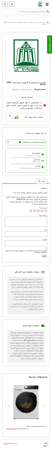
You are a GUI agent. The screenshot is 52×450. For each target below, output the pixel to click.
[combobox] (26, 11)
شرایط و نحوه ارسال (36, 117)
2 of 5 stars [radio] (42, 210)
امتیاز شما (43, 208)
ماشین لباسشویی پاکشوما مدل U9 (36, 426)
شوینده (40, 22)
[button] (47, 4)
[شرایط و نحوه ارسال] (26, 117)
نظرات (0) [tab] (41, 181)
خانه (44, 22)
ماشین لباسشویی (32, 22)
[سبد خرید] (4, 4)
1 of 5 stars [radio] (45, 210)
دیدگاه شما (43, 216)
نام (45, 230)
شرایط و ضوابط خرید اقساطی (33, 142)
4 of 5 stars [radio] (34, 210)
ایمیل (44, 239)
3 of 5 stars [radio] (38, 210)
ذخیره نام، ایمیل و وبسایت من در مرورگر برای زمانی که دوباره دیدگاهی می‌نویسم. (26, 251)
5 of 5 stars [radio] (30, 210)
